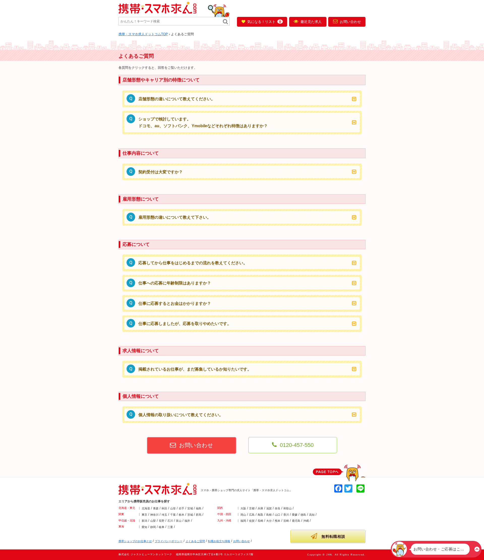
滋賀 (269, 508)
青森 (156, 508)
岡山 (243, 514)
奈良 (277, 508)
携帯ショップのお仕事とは (135, 541)
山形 (173, 508)
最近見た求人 (311, 22)
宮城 (190, 508)
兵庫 (260, 508)
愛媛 (294, 514)
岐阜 (161, 527)
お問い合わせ (350, 22)
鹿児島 (296, 520)
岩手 (181, 508)
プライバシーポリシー (169, 541)
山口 (277, 514)
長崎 (260, 520)
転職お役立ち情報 (219, 541)
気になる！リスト (264, 22)
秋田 (164, 508)
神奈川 (154, 514)
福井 (187, 520)
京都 (252, 508)
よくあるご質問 (195, 541)
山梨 (153, 520)
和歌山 (287, 508)
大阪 (243, 508)
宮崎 (286, 520)
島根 (269, 514)
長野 (161, 520)
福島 (198, 508)
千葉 (173, 514)
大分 (269, 520)
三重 (170, 527)
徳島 (303, 514)
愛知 (144, 527)
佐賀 (252, 520)
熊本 (277, 520)
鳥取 (260, 514)
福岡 (243, 520)
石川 (170, 520)
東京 (144, 514)
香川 (286, 514)
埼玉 (164, 514)
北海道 (146, 508)
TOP (143, 34)
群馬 (198, 514)
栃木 (181, 514)
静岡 (153, 527)
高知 (312, 514)
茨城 (190, 514)
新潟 (144, 520)
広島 (252, 514)
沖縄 (306, 520)
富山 (179, 520)
